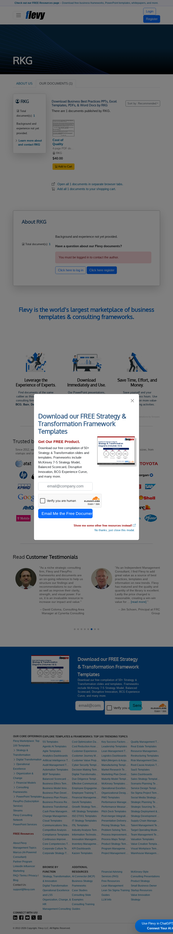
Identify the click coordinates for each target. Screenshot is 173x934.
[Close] (132, 400)
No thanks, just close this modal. (115, 530)
